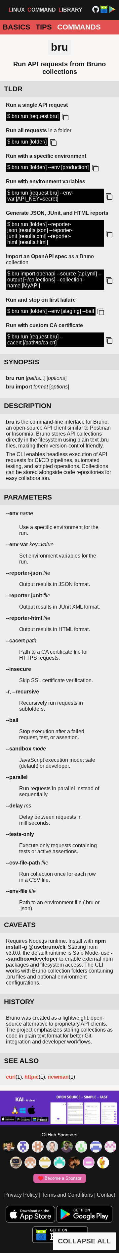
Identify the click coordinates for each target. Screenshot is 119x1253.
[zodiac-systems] (23, 1147)
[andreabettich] (67, 1147)
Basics (16, 27)
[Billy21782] (89, 1163)
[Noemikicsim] (74, 1163)
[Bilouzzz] (38, 1147)
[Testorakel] (52, 1147)
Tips (44, 27)
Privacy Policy (21, 1195)
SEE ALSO (21, 1060)
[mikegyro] (9, 1147)
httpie (31, 1077)
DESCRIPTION (27, 405)
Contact (106, 1195)
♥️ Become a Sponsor (59, 1178)
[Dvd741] (81, 1147)
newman (58, 1077)
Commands (79, 27)
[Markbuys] (59, 1163)
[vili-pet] (16, 1163)
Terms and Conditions (67, 1195)
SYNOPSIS (21, 362)
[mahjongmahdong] (110, 1147)
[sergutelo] (103, 1163)
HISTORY (19, 1001)
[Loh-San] (45, 1163)
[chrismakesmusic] (30, 1163)
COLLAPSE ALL (84, 1241)
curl (11, 1077)
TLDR (13, 88)
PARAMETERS (28, 497)
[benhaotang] (96, 1147)
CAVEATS (20, 924)
